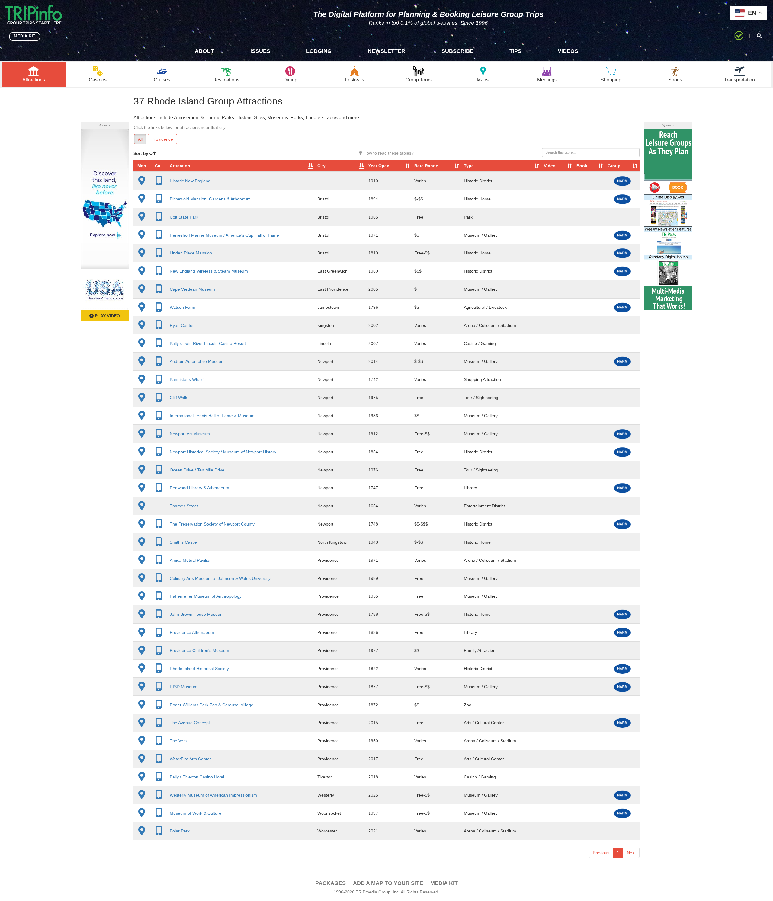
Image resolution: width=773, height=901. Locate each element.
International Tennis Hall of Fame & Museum (212, 415)
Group (614, 165)
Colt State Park (184, 217)
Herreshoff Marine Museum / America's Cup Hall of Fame (224, 235)
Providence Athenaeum (192, 632)
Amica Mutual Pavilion (191, 560)
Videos (568, 51)
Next (631, 852)
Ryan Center (182, 325)
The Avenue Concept (190, 722)
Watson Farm (182, 307)
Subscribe (457, 51)
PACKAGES (330, 883)
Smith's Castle (183, 542)
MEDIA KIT (25, 36)
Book (581, 165)
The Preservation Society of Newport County (212, 524)
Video (550, 165)
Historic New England (190, 180)
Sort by (141, 153)
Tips (515, 51)
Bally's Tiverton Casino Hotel (197, 777)
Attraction (180, 165)
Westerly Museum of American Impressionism (213, 795)
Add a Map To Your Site (388, 883)
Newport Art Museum (190, 433)
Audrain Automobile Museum (197, 361)
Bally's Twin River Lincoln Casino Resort (208, 343)
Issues (260, 51)
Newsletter (386, 51)
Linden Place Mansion (191, 253)
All (140, 139)
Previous (601, 852)
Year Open (379, 165)
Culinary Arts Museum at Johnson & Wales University (220, 578)
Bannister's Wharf (187, 379)
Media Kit (444, 883)
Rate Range (426, 165)
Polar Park (180, 831)
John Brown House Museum (197, 614)
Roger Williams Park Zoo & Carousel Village (211, 704)
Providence (162, 139)
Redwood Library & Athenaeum (199, 487)
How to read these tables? (388, 153)
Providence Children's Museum (199, 650)
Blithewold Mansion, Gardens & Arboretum (210, 198)
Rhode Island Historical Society (199, 668)
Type (469, 165)
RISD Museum (183, 686)
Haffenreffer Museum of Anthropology (206, 596)
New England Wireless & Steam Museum (209, 271)
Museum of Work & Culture (195, 813)
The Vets (178, 740)
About (204, 51)
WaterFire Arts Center (190, 758)
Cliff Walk (178, 397)
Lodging (319, 51)
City (321, 165)
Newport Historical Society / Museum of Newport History (223, 451)
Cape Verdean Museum (192, 289)
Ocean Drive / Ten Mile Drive (197, 470)
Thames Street (184, 505)
